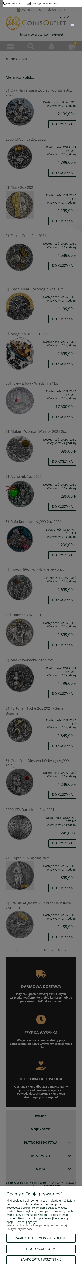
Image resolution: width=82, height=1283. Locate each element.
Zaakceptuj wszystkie (41, 1259)
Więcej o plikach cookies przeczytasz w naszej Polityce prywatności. (36, 1227)
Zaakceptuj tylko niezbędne (41, 1238)
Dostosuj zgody (41, 1249)
